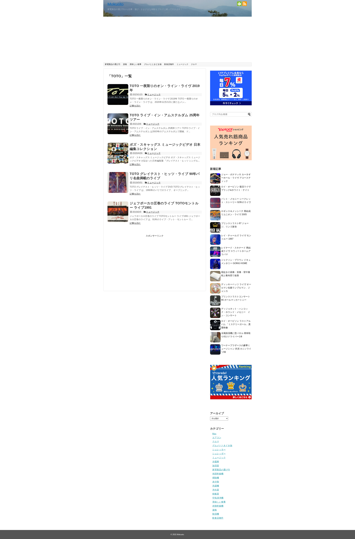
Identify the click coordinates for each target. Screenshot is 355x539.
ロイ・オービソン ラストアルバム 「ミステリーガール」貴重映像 (236, 324)
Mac (214, 434)
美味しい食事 (135, 64)
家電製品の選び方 (112, 64)
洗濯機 (215, 486)
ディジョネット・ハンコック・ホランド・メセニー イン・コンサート (235, 312)
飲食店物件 (169, 64)
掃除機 (215, 478)
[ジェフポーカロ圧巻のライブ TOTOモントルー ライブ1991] (117, 211)
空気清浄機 (217, 498)
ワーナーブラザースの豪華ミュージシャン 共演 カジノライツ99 (236, 348)
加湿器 (215, 465)
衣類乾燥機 (217, 506)
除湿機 (215, 514)
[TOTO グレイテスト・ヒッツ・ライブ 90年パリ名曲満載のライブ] (117, 182)
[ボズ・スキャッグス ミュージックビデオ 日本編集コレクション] (117, 153)
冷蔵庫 (215, 461)
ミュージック (182, 64)
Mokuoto (115, 4)
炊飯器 (215, 494)
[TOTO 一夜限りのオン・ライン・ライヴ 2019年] (117, 94)
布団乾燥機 (217, 474)
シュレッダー (219, 453)
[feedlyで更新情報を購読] (239, 3)
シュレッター (219, 449)
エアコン (216, 437)
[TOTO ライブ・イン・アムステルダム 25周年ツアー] (117, 123)
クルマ (194, 64)
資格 (125, 64)
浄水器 (215, 490)
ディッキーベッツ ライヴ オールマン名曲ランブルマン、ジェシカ (236, 287)
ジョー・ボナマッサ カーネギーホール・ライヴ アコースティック (236, 177)
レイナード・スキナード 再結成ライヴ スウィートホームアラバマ (236, 251)
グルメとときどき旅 (153, 64)
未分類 (215, 482)
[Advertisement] (177, 41)
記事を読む (135, 106)
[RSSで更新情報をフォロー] (244, 3)
